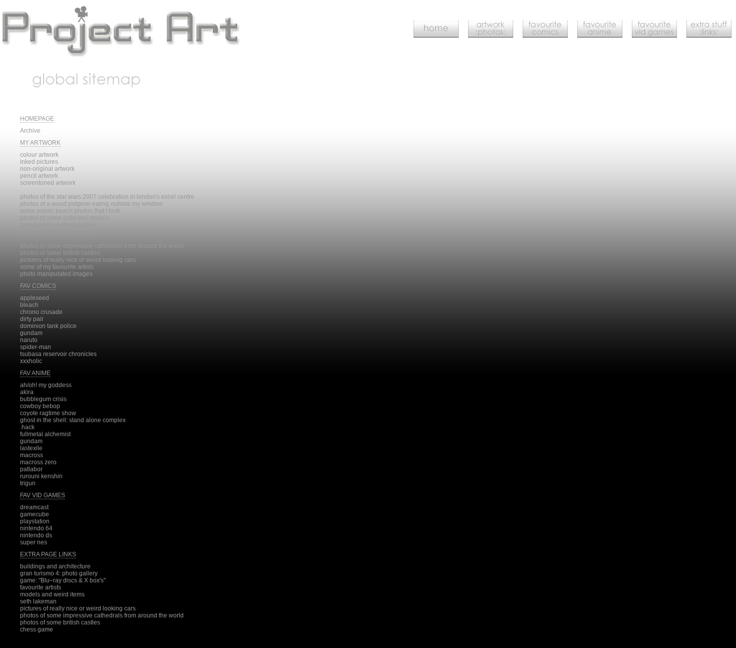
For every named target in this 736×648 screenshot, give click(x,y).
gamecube (34, 514)
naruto (29, 340)
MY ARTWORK (40, 142)
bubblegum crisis (43, 399)
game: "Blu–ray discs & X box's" (63, 580)
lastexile (31, 448)
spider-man (35, 347)
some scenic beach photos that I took (70, 210)
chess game (36, 629)
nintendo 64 (36, 528)
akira (27, 392)
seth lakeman (38, 601)
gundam (31, 333)
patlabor (31, 469)
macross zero (38, 462)
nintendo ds (36, 535)
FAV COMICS (38, 285)
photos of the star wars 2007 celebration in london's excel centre (107, 196)
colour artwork (39, 154)
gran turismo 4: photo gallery (59, 573)
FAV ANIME (35, 373)
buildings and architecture (55, 566)
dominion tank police (48, 326)
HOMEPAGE (37, 118)
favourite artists (40, 587)
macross (31, 455)
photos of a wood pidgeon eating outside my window (91, 203)
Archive (30, 130)
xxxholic (31, 361)
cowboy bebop (40, 406)
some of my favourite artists (57, 266)
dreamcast (34, 507)
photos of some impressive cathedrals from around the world (102, 245)
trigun (28, 483)
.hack (27, 427)
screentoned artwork (48, 182)
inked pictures (39, 161)
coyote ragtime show (48, 413)
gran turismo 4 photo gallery (58, 224)
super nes (33, 542)
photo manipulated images (56, 231)
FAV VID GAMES (42, 495)
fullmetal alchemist (45, 434)
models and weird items (52, 594)
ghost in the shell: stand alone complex (73, 420)
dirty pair (32, 318)
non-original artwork (47, 168)
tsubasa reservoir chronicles (58, 354)
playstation (35, 521)
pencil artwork (39, 175)
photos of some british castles (60, 252)
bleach (29, 304)
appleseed (34, 297)
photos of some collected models (64, 217)
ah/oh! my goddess (46, 385)
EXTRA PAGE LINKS (48, 554)
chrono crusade (41, 311)
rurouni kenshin (41, 476)
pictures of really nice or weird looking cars (78, 259)
